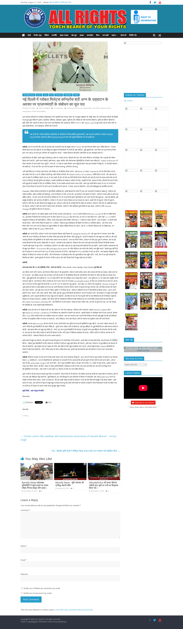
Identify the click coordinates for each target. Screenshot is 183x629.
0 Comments (58, 108)
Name (24, 546)
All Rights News (29, 95)
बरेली (29, 35)
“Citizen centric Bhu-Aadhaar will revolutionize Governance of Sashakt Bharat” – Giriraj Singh (68, 438)
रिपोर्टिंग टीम (133, 35)
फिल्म (97, 35)
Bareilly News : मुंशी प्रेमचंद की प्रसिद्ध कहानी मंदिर (69, 484)
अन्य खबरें (105, 35)
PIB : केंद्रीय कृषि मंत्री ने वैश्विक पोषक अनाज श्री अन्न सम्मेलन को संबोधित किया (85, 450)
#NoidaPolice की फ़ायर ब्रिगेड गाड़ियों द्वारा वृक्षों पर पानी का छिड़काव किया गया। (103, 485)
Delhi (39, 95)
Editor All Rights (44, 108)
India (45, 95)
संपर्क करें (123, 35)
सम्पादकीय (90, 35)
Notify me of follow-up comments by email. (42, 588)
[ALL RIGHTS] (23, 35)
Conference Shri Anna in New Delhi (79, 108)
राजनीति (54, 35)
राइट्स (114, 35)
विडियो (47, 35)
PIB (51, 95)
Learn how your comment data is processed (74, 609)
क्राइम (82, 35)
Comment (25, 510)
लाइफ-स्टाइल (64, 35)
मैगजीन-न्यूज (38, 35)
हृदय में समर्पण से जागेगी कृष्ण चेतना (60, 2)
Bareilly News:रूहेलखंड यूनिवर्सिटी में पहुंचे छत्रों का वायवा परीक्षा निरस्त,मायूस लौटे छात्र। (35, 485)
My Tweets (128, 100)
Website (24, 574)
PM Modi (59, 95)
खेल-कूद (74, 35)
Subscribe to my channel (144, 400)
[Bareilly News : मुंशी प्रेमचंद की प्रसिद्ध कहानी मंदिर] (70, 464)
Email (24, 560)
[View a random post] (159, 35)
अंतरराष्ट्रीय (68, 95)
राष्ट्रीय (76, 95)
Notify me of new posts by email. (38, 593)
